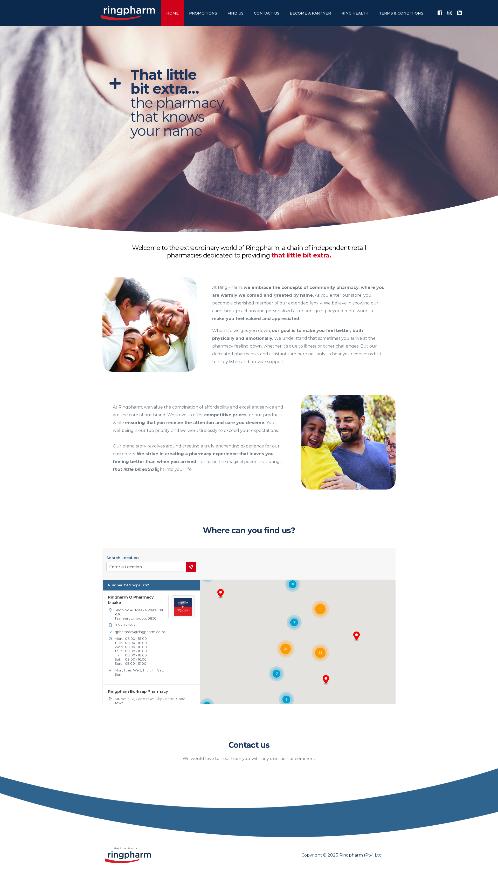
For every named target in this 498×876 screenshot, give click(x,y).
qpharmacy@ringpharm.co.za (140, 632)
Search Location (122, 558)
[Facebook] (440, 12)
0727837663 (125, 625)
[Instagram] (450, 12)
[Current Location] (191, 567)
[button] (356, 636)
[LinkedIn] (460, 12)
